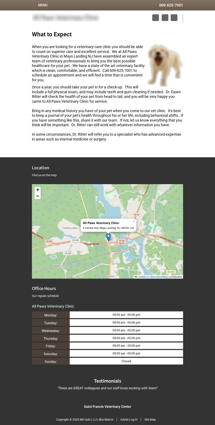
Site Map (150, 419)
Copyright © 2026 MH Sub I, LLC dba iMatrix (84, 419)
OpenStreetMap (159, 276)
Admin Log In (129, 419)
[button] (108, 237)
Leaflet (141, 276)
